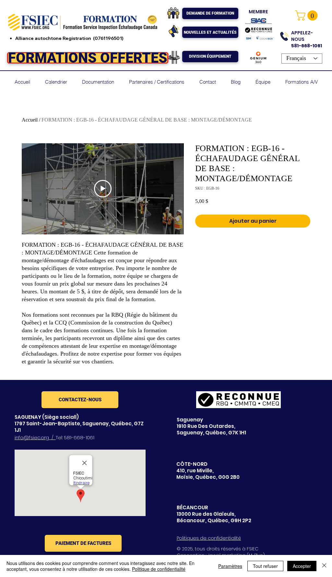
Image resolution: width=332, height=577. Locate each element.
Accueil (30, 120)
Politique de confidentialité (158, 569)
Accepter (302, 566)
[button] (307, 15)
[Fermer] (324, 566)
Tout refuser (265, 566)
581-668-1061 (79, 437)
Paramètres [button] (230, 566)
